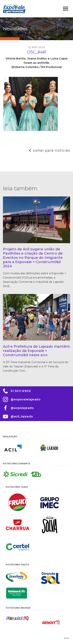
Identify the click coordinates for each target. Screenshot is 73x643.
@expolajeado (22, 408)
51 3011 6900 (21, 391)
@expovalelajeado (25, 399)
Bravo (66, 638)
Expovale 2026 (14, 8)
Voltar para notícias (51, 150)
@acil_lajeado (22, 416)
